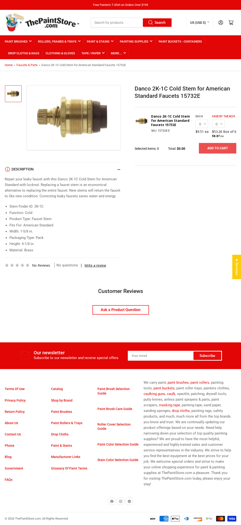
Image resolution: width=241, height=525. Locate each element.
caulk (171, 394)
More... (116, 53)
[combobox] (131, 23)
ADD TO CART (217, 148)
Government (14, 468)
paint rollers (199, 382)
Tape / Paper (90, 53)
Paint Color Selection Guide (118, 444)
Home (9, 65)
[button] (17, 265)
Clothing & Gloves (60, 53)
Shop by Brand (61, 400)
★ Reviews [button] (237, 266)
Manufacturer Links (65, 457)
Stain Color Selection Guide (117, 460)
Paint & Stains (98, 41)
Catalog (57, 389)
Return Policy (15, 412)
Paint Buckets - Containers (180, 41)
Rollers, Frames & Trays (57, 41)
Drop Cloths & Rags (23, 53)
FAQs (8, 480)
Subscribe (207, 356)
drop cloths (181, 411)
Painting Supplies (134, 41)
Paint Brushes (16, 41)
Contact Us (13, 434)
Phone (9, 445)
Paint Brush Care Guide (114, 409)
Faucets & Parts (27, 65)
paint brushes (178, 382)
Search (160, 22)
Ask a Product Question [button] (121, 310)
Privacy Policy (15, 400)
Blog (8, 457)
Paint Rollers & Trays (66, 423)
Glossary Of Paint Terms (69, 468)
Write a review (95, 265)
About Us (11, 423)
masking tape (169, 405)
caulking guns (154, 394)
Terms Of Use (15, 389)
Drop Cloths (59, 434)
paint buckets (164, 388)
